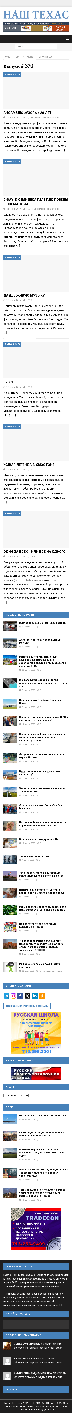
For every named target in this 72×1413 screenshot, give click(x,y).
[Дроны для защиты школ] (10, 859)
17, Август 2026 (28, 778)
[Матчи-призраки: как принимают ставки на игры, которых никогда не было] (10, 1153)
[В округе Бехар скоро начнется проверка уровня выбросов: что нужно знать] (10, 683)
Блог (9, 1107)
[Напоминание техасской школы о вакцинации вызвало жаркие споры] (10, 893)
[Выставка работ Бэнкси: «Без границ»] (10, 626)
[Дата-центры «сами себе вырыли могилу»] (10, 643)
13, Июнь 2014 (13, 117)
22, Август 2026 (28, 670)
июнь (29, 57)
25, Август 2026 (28, 627)
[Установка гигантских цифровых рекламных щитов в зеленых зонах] (10, 876)
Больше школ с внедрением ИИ (38, 839)
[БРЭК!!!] (36, 360)
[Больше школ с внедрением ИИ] (10, 843)
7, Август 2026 (28, 860)
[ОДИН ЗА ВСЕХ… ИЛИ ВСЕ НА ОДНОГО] (36, 529)
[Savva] (7, 1362)
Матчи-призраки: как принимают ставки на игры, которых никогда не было (41, 1152)
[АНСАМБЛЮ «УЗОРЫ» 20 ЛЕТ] (36, 90)
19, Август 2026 (28, 724)
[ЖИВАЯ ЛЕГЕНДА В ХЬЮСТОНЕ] (36, 442)
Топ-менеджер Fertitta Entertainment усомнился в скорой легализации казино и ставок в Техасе (42, 1192)
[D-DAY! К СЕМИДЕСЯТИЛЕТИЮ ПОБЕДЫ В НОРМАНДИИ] (36, 177)
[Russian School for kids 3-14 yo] (36, 1033)
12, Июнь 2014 (13, 208)
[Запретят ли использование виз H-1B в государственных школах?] (10, 721)
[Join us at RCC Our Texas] (36, 27)
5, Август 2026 (28, 931)
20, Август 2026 (28, 1139)
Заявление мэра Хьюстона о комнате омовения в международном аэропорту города (42, 737)
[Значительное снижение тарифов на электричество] (10, 792)
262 (33, 556)
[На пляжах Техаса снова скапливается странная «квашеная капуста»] (10, 826)
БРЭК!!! (8, 382)
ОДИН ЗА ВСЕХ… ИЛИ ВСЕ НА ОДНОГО (34, 552)
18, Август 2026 (28, 744)
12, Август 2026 (28, 812)
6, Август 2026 (28, 880)
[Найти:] (36, 46)
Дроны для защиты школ (35, 856)
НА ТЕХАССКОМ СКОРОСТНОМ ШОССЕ (42, 1115)
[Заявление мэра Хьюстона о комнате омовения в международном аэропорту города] (10, 738)
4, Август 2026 (28, 954)
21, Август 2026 (28, 690)
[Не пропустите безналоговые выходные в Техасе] (10, 927)
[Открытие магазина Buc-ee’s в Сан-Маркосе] (10, 809)
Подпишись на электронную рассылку (27, 1006)
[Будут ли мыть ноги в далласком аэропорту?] (10, 775)
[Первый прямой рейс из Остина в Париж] (10, 704)
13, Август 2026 (28, 795)
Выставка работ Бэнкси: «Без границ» (42, 623)
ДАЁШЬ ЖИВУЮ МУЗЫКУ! (24, 295)
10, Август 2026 (28, 843)
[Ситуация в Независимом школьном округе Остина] (10, 758)
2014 (18, 57)
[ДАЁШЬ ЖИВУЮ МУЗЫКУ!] (36, 273)
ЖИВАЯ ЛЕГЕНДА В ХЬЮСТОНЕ (28, 465)
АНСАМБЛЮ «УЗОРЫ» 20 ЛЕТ (27, 113)
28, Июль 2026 (28, 971)
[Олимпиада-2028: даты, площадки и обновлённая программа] (10, 1136)
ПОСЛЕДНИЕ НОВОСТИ (20, 614)
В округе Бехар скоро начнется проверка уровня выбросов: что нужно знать (43, 683)
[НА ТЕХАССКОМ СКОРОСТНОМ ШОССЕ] (10, 1119)
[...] (60, 1305)
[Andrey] (7, 1377)
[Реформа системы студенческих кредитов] (10, 967)
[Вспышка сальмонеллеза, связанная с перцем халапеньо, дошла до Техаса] (10, 910)
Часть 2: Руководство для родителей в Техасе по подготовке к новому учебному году (43, 1172)
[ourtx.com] (7, 1347)
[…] (66, 150)
